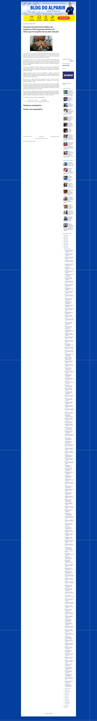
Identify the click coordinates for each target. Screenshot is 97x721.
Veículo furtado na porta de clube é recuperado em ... (68, 582)
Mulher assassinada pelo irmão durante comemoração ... (68, 355)
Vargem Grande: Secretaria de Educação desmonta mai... (68, 562)
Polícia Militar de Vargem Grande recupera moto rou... (68, 603)
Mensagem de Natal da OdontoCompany (68, 422)
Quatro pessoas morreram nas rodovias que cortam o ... (69, 382)
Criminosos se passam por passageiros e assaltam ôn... (68, 323)
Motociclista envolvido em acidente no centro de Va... (69, 348)
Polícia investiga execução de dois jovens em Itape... (68, 438)
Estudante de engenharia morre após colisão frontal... (68, 661)
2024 (65, 238)
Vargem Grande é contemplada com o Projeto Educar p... (68, 685)
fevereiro (66, 702)
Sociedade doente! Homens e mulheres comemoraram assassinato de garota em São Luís (68, 171)
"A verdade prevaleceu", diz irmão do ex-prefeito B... (69, 593)
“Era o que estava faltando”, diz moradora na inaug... (69, 479)
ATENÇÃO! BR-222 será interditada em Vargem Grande (71, 119)
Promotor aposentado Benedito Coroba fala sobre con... (68, 630)
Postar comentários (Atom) (31, 141)
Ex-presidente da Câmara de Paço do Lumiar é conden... (69, 372)
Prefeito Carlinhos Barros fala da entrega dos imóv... (68, 338)
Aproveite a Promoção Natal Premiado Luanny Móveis (69, 497)
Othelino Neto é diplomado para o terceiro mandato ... (68, 557)
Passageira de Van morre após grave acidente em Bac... (69, 459)
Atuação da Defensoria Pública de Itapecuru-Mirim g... (68, 361)
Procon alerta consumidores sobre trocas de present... (68, 385)
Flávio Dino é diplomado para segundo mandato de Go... (69, 575)
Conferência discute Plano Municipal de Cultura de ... (68, 671)
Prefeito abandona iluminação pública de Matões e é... (68, 313)
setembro (66, 691)
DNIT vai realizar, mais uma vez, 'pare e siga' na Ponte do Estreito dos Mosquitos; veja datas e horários (69, 154)
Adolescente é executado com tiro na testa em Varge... (68, 462)
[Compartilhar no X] (43, 100)
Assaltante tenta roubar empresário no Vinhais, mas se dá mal (70, 125)
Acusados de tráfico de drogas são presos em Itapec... (68, 579)
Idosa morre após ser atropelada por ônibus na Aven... (68, 606)
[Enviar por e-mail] (41, 100)
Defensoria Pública (31, 101)
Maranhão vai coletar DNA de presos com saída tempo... (68, 647)
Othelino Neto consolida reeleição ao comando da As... (68, 507)
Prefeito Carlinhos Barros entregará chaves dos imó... (68, 517)
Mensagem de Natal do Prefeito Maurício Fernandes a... (68, 432)
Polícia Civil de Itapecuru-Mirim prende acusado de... (69, 483)
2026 (65, 235)
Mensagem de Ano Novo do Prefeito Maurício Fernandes (68, 265)
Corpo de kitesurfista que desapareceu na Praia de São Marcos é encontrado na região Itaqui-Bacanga (69, 137)
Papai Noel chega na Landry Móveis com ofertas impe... (68, 469)
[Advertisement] (68, 40)
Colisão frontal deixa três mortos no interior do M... (68, 282)
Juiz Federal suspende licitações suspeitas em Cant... (69, 449)
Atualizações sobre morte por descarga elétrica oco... (69, 627)
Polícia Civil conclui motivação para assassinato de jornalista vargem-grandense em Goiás (69, 112)
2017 (65, 705)
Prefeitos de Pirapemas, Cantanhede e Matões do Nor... (68, 644)
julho (66, 694)
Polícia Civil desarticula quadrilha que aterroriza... (68, 510)
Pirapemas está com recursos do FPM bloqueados (68, 610)
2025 (65, 236)
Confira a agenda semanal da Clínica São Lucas (69, 596)
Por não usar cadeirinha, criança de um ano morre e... (68, 292)
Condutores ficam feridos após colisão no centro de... (68, 351)
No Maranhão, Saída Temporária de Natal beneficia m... (68, 538)
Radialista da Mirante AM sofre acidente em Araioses (68, 285)
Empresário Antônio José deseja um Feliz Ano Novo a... (68, 258)
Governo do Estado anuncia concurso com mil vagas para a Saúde (71, 212)
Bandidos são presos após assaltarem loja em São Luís (68, 572)
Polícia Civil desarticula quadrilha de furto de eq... (68, 678)
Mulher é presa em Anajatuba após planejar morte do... (68, 500)
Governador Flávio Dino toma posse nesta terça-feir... (68, 254)
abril (65, 699)
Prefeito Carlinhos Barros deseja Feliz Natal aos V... (68, 435)
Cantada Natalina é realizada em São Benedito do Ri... (68, 620)
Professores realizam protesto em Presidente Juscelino (69, 334)
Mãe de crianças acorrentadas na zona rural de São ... (68, 344)
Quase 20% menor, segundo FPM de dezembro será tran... (68, 548)
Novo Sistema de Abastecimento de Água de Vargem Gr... (68, 637)
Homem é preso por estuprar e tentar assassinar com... (68, 368)
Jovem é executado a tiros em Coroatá (70, 130)
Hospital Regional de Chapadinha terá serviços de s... (68, 375)
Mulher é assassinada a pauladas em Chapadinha (70, 105)
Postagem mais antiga (55, 136)
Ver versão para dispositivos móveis (41, 138)
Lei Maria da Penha (46, 101)
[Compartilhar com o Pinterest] (45, 100)
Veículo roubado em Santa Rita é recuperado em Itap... (68, 466)
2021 (65, 243)
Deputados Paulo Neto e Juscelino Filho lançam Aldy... (68, 452)
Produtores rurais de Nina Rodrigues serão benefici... (69, 271)
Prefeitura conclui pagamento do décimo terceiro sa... (68, 289)
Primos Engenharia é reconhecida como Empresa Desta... (68, 675)
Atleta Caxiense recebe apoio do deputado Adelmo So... (68, 589)
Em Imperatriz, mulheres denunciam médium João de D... (68, 534)
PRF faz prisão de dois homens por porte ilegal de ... (69, 295)
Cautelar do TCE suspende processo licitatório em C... (68, 476)
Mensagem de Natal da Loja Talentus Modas (68, 413)
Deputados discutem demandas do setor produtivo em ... (68, 586)
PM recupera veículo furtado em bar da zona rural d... (69, 641)
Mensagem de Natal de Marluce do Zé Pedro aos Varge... (68, 419)
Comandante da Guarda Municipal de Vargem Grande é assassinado (68, 219)
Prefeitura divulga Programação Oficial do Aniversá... (69, 331)
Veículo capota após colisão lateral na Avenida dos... (68, 651)
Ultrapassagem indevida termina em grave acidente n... (68, 306)
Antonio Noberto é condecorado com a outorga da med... (68, 527)
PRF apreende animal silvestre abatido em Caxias (68, 504)
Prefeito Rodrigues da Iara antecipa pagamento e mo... (68, 302)
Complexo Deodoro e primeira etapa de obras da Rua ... (68, 442)
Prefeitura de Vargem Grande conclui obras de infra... (68, 316)
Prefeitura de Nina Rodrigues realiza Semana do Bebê (68, 514)
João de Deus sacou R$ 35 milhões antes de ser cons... (68, 654)
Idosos (36, 101)
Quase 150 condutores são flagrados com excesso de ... (68, 299)
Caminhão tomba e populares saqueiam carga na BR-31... (68, 456)
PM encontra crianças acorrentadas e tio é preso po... (68, 399)
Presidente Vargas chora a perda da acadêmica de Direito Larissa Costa (69, 185)
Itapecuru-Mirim (39, 101)
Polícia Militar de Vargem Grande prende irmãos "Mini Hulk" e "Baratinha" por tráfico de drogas (69, 200)
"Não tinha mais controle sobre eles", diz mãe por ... (68, 396)
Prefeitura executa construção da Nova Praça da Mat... (68, 486)
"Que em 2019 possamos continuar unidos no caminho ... (69, 251)
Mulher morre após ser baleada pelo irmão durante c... (68, 389)
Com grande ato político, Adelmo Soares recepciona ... (68, 682)
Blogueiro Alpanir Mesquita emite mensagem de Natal (68, 415)
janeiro (66, 703)
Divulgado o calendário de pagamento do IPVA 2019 (69, 541)
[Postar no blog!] (42, 100)
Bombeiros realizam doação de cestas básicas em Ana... (68, 358)
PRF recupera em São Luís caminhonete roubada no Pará (68, 428)
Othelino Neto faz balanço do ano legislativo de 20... (69, 445)
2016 (65, 707)
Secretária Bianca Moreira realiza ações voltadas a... (69, 409)
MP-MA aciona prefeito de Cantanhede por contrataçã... (69, 473)
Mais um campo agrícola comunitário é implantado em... (68, 275)
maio (66, 697)
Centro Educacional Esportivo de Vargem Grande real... (68, 668)
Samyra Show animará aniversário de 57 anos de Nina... (68, 365)
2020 (65, 244)
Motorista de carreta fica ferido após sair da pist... (68, 658)
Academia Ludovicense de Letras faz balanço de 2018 (68, 425)
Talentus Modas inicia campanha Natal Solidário (68, 493)
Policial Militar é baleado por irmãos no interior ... (68, 261)
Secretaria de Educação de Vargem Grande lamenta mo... (68, 617)
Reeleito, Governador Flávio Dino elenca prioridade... (68, 278)
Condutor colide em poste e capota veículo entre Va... (69, 319)
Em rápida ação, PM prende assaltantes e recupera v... (68, 623)
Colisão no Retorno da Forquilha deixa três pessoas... (68, 524)
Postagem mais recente (28, 136)
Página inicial (41, 136)
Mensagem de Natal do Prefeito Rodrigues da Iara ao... (68, 406)
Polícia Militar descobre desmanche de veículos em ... (69, 545)
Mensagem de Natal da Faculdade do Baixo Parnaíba (68, 403)
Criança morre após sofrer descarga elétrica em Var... (69, 634)
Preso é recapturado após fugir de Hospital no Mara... (69, 309)
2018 (65, 247)
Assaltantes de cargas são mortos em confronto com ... (68, 664)
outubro (66, 689)
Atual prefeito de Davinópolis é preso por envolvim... (69, 268)
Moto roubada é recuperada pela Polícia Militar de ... (69, 554)
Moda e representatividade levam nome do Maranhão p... (68, 327)
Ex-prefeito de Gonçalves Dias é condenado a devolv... (68, 565)
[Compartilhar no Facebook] (44, 100)
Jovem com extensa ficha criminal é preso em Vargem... (69, 599)
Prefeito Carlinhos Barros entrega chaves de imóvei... (68, 490)
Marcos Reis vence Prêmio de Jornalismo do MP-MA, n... (68, 569)
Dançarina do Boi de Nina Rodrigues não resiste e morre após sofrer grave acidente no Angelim (69, 93)
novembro (67, 688)
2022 (65, 241)
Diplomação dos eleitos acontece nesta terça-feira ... (68, 613)
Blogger (51, 713)
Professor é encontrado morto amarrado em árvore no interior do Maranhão (68, 178)
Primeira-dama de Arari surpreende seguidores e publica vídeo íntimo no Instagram (68, 192)
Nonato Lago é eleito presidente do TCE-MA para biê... (68, 531)
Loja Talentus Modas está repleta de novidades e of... (69, 521)
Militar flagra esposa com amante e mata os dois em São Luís (71, 164)
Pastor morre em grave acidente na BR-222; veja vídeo (70, 99)
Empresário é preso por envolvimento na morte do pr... (68, 341)
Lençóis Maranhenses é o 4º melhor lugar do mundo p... (69, 379)
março (66, 700)
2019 (65, 246)
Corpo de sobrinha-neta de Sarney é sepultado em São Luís (70, 206)
